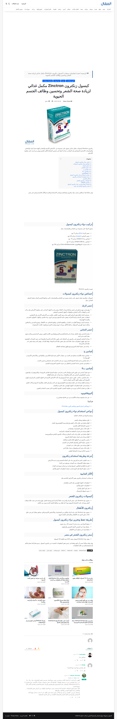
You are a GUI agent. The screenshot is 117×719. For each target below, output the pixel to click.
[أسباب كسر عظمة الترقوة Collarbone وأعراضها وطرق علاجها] (58, 613)
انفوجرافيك (39, 9)
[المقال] (106, 4)
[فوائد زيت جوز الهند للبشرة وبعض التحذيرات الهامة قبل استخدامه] (82, 593)
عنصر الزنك (86, 165)
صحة (81, 9)
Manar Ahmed (67, 101)
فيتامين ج (85, 169)
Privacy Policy (15, 715)
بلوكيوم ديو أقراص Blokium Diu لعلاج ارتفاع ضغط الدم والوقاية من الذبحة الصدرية (59, 579)
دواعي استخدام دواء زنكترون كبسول (80, 175)
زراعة (33, 9)
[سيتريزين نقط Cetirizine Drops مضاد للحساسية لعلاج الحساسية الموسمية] (82, 613)
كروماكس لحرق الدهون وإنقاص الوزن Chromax (76, 406)
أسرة (64, 9)
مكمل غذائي (49, 550)
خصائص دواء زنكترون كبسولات (81, 164)
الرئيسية (24, 3)
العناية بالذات (75, 9)
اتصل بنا (7, 715)
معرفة (91, 9)
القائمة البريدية (23, 715)
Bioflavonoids (82, 550)
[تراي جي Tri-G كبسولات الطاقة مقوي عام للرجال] (82, 570)
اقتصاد (54, 9)
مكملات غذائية (42, 550)
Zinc (80, 233)
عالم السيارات (47, 9)
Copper (76, 550)
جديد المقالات (15, 3)
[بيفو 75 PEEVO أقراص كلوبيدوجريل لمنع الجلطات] (34, 613)
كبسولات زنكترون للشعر (83, 180)
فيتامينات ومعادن (69, 73)
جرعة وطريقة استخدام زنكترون (81, 177)
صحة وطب (57, 81)
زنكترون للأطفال (85, 182)
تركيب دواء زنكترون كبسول (82, 162)
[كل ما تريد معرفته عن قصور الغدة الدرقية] (34, 570)
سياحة (86, 9)
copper (78, 236)
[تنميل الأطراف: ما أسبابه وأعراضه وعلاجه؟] (34, 593)
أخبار (109, 9)
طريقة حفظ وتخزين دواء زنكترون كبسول (79, 184)
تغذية (95, 9)
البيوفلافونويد (85, 173)
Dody (75, 678)
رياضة (59, 9)
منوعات (28, 9)
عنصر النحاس (85, 167)
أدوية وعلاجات (70, 81)
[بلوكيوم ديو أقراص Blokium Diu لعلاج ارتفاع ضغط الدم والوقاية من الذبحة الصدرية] (58, 570)
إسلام (68, 9)
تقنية (104, 9)
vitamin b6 (69, 550)
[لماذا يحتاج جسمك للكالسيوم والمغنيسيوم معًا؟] (58, 593)
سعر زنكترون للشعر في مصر (82, 186)
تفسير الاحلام (19, 9)
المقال (98, 715)
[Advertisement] (58, 41)
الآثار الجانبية (86, 178)
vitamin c (63, 550)
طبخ (100, 9)
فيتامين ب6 (85, 171)
